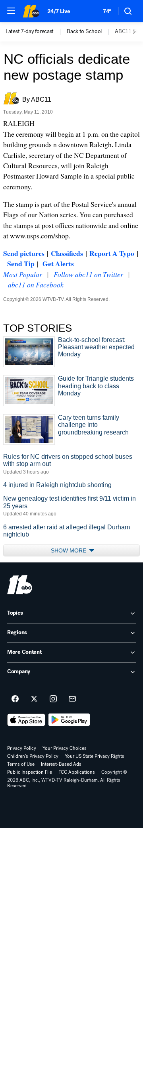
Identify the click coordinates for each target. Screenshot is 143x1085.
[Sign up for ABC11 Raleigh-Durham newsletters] (72, 699)
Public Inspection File (29, 772)
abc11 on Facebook (36, 284)
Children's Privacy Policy (32, 756)
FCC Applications (76, 772)
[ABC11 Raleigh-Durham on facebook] (15, 699)
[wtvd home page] (19, 584)
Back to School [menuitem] (84, 31)
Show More (69, 550)
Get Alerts (58, 263)
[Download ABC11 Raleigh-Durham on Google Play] (69, 720)
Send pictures (23, 253)
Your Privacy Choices (65, 748)
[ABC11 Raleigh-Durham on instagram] (53, 699)
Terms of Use (21, 764)
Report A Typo (111, 253)
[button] (11, 11)
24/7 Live (58, 11)
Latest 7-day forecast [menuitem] (30, 31)
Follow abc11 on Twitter (88, 274)
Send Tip (21, 263)
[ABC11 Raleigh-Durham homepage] (31, 11)
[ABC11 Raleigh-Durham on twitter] (34, 699)
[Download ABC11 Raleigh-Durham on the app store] (26, 720)
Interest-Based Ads (61, 764)
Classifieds (67, 253)
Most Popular (22, 274)
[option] (36, 32)
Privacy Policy (21, 748)
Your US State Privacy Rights (94, 756)
